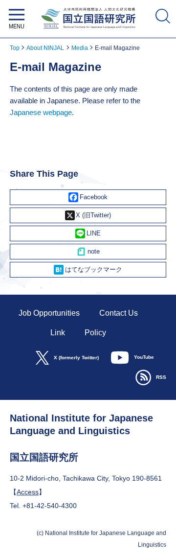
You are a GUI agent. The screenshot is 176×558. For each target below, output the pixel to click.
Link (57, 332)
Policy (95, 332)
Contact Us (118, 313)
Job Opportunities (49, 313)
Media (79, 48)
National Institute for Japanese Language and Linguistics (88, 30)
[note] (88, 251)
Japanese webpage (41, 112)
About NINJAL (45, 48)
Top (15, 48)
